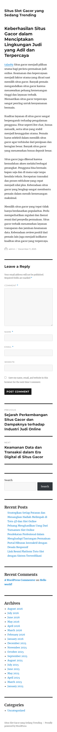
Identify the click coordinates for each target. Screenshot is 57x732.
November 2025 (17, 647)
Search (8, 480)
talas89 (8, 64)
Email (9, 347)
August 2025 (15, 660)
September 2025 (17, 656)
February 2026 (16, 634)
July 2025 (13, 664)
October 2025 (15, 651)
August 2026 (15, 608)
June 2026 (13, 617)
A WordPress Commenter (19, 580)
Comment (11, 285)
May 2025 (13, 673)
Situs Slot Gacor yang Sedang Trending (24, 13)
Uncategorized (16, 710)
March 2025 (14, 681)
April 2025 (13, 677)
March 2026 (14, 630)
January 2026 (15, 638)
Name (8, 332)
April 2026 (13, 625)
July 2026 (13, 613)
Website (9, 362)
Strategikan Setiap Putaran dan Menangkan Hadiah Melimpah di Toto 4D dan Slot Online (27, 517)
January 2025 (15, 686)
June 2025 (13, 669)
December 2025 (16, 643)
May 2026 (13, 621)
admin (12, 249)
